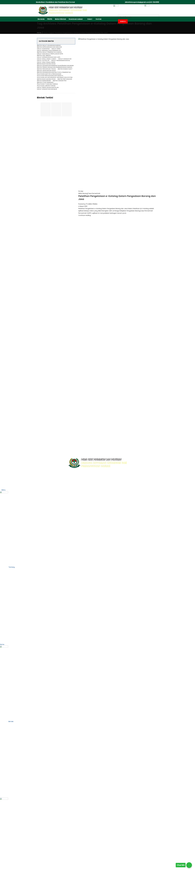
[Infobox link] (97, 11)
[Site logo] (62, 10)
